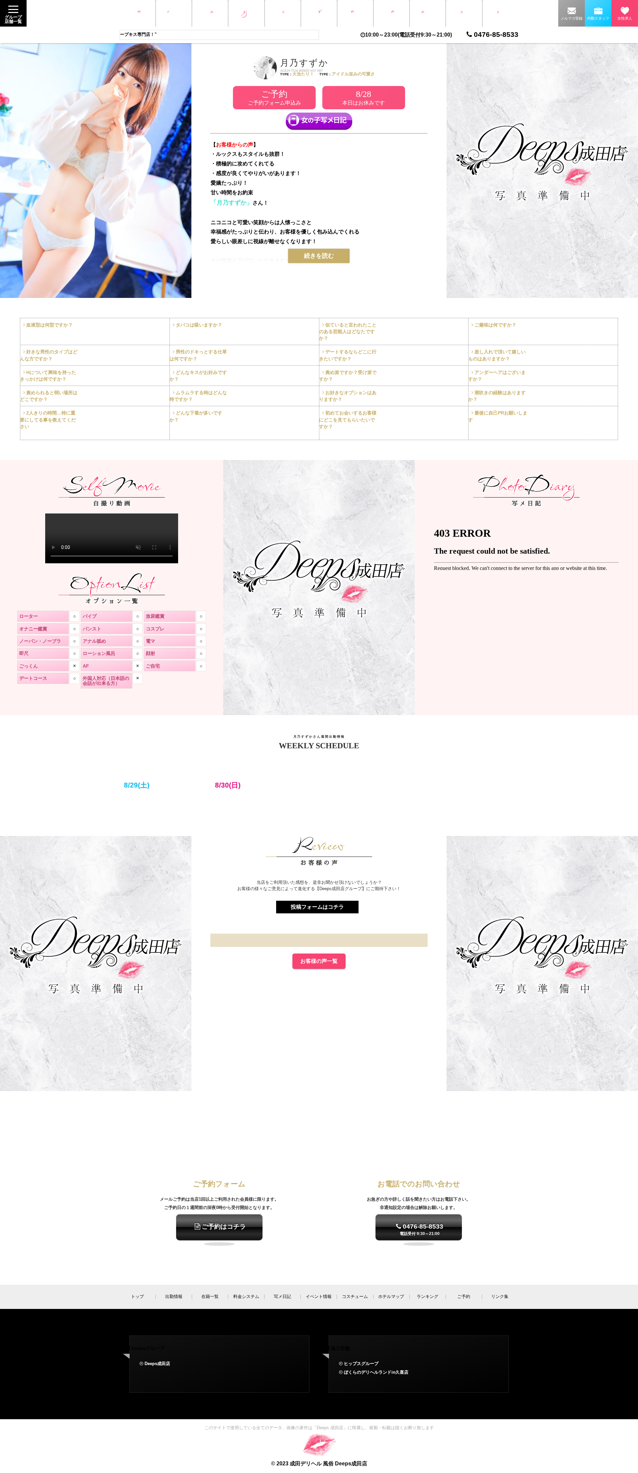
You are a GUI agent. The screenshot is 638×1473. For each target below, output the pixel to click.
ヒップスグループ (361, 1363)
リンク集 (499, 1296)
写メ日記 (282, 13)
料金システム (246, 13)
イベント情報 (319, 13)
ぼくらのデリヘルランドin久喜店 (376, 1372)
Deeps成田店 (157, 1363)
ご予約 (464, 13)
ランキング (428, 13)
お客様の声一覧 (319, 961)
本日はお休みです (363, 97)
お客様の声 (500, 13)
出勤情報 (173, 13)
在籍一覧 (210, 13)
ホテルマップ (391, 13)
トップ (137, 13)
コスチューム (355, 13)
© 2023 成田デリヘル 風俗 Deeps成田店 (319, 1463)
